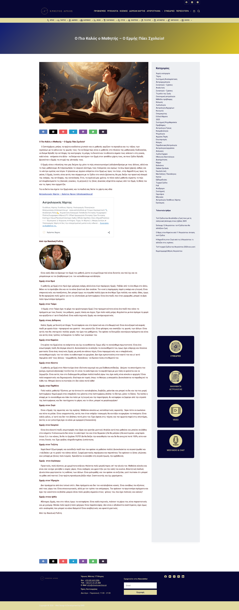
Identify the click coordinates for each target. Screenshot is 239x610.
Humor (158, 177)
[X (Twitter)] (53, 132)
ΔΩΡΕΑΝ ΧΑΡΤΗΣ (137, 11)
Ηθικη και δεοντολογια (165, 157)
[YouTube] (192, 2)
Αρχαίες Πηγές (162, 137)
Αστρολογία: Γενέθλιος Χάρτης (168, 200)
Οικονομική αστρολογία (165, 96)
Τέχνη (158, 76)
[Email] (103, 132)
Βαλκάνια (160, 165)
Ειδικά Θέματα (162, 116)
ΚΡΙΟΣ (52, 20)
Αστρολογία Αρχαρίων (165, 108)
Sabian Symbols (162, 168)
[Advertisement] (93, 533)
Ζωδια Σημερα (161, 154)
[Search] (199, 11)
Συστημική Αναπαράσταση (166, 79)
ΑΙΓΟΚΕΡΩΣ (161, 20)
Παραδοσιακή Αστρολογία (166, 145)
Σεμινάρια (160, 194)
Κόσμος (124, 11)
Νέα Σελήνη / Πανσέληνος (166, 174)
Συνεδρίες (169, 11)
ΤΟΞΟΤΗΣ (147, 20)
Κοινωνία (159, 111)
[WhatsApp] (93, 132)
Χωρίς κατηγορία (163, 73)
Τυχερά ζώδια (161, 183)
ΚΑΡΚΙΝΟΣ (87, 20)
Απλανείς (160, 151)
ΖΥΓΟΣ (122, 20)
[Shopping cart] (194, 11)
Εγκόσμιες (160, 203)
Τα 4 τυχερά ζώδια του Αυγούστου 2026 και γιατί (175, 247)
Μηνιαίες (159, 197)
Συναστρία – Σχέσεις (164, 85)
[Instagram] (197, 2)
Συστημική (160, 191)
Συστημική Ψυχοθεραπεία (166, 122)
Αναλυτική (160, 88)
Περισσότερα (182, 11)
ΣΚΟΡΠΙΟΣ (134, 20)
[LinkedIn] (183, 576)
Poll (157, 186)
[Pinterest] (63, 132)
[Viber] (83, 132)
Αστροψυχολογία (163, 82)
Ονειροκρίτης (161, 114)
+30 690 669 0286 (92, 580)
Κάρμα (158, 163)
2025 (158, 119)
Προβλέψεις (100, 11)
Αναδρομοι (160, 188)
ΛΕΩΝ (99, 20)
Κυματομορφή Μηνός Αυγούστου (169, 251)
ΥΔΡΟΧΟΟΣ (175, 20)
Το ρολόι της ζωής (163, 94)
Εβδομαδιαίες (161, 180)
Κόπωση (159, 102)
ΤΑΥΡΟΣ (63, 20)
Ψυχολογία (112, 11)
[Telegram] (73, 132)
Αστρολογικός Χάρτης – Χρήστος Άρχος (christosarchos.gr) (66, 194)
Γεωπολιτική (161, 171)
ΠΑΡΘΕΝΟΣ (110, 20)
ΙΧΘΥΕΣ (187, 20)
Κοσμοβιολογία (162, 131)
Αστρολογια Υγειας (164, 128)
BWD (83, 605)
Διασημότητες (161, 160)
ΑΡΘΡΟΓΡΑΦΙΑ (153, 11)
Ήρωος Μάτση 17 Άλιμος (92, 576)
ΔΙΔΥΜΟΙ (75, 20)
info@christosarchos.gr (97, 585)
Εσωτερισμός (161, 140)
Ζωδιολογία (161, 105)
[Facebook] (186, 2)
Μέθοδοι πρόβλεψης (164, 99)
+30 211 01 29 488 (93, 583)
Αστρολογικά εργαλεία (165, 148)
